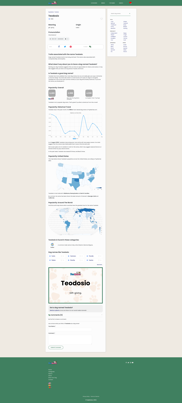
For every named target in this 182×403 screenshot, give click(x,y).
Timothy (72, 260)
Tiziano (53, 260)
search (121, 3)
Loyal (124, 40)
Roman (125, 46)
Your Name (52, 326)
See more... (100, 264)
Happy (125, 33)
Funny (112, 26)
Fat (111, 51)
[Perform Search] (130, 13)
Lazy (112, 40)
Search (50, 373)
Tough (125, 35)
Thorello (91, 256)
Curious (125, 36)
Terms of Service (95, 396)
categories (94, 3)
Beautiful (113, 28)
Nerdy (124, 25)
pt (50, 387)
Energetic (113, 38)
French (125, 51)
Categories (51, 371)
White (112, 44)
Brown (112, 48)
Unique (125, 21)
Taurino (91, 260)
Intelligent (113, 36)
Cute (112, 21)
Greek (124, 44)
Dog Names (51, 12)
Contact (50, 379)
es (50, 385)
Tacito (53, 256)
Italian (124, 50)
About (50, 375)
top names (112, 3)
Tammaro (73, 256)
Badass (125, 26)
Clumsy (125, 38)
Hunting (125, 28)
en (50, 383)
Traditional (113, 25)
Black (112, 46)
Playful (112, 35)
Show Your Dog (52, 377)
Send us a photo (54, 310)
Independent (114, 33)
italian (52, 247)
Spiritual (113, 23)
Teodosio (57, 12)
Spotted (113, 50)
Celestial (125, 23)
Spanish (125, 48)
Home (50, 369)
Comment (51, 333)
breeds (103, 3)
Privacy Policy (86, 396)
